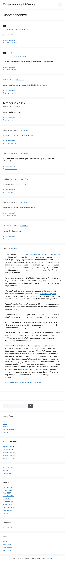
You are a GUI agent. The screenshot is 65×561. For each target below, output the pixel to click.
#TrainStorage (35, 382)
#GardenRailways (22, 382)
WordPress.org (8, 550)
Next (11, 396)
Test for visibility (14, 103)
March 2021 (6, 513)
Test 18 (8, 52)
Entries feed (7, 544)
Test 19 (8, 25)
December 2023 (8, 502)
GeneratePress (47, 558)
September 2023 (8, 507)
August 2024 (7, 499)
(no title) (5, 427)
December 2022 (8, 510)
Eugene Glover (7, 447)
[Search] (30, 406)
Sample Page (7, 473)
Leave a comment (11, 43)
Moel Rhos (13, 248)
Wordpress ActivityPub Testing (19, 4)
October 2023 (7, 504)
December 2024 (8, 496)
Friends (5, 470)
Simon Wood (7, 449)
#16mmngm (9, 382)
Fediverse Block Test (10, 467)
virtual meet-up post (48, 294)
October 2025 (7, 490)
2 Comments (9, 192)
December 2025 (8, 487)
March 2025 (7, 493)
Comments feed (8, 547)
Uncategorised (10, 40)
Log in (5, 541)
